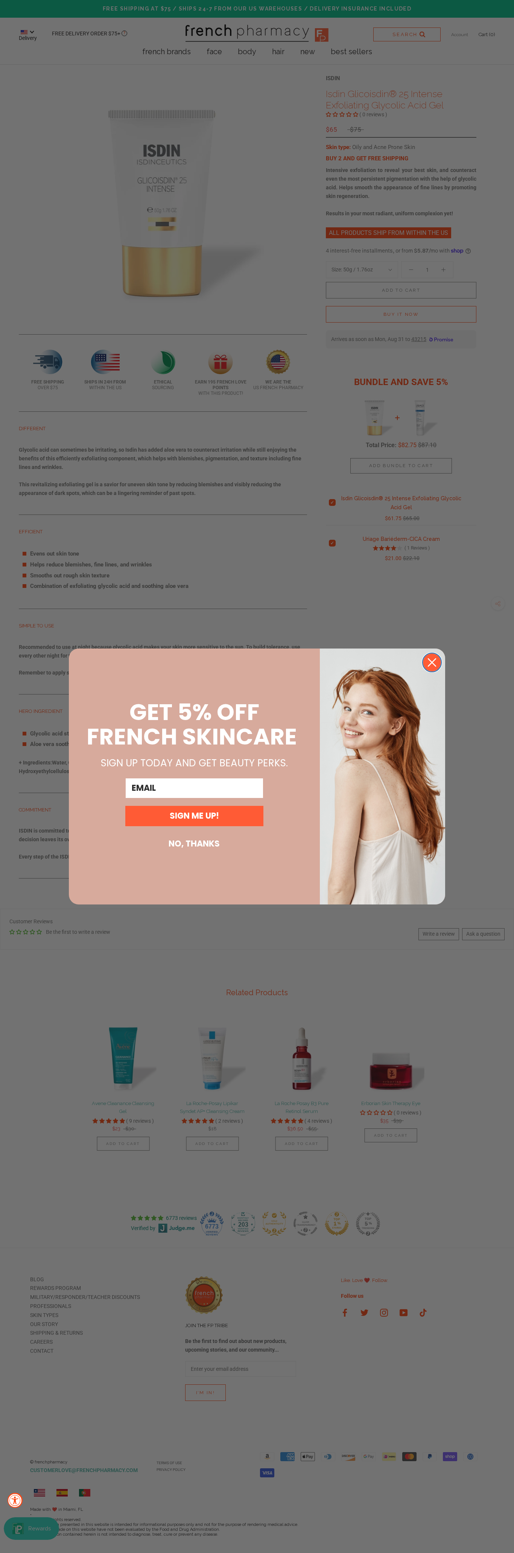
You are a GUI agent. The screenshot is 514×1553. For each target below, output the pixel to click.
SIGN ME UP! (194, 816)
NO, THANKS (194, 844)
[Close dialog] (432, 662)
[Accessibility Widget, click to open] (15, 1500)
